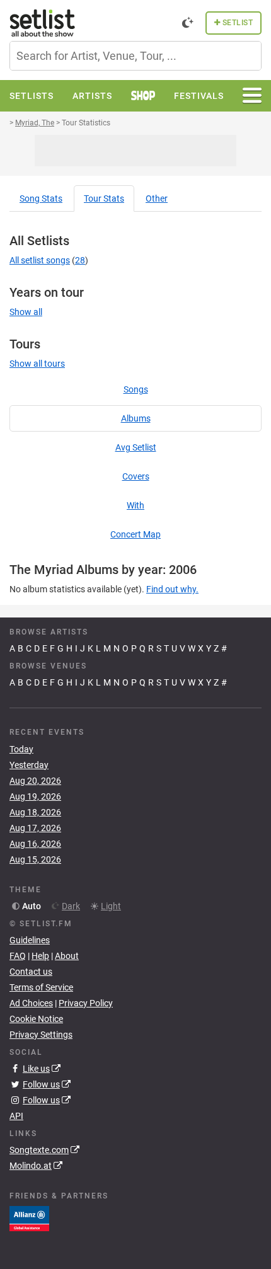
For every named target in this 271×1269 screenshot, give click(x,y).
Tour (104, 198)
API (16, 1116)
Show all (25, 312)
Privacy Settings (40, 1035)
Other (157, 198)
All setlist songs (39, 260)
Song (41, 198)
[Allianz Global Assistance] (29, 1218)
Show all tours (37, 364)
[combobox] (135, 56)
